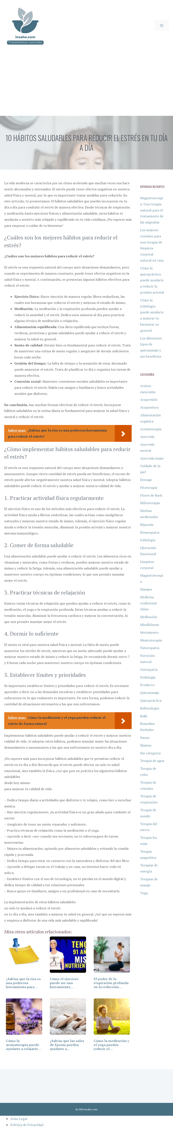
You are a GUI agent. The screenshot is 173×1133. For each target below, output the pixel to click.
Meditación (148, 617)
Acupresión (148, 399)
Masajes (146, 589)
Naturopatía (149, 647)
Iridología (147, 540)
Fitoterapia (148, 487)
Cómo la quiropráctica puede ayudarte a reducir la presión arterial (152, 280)
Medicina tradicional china (148, 603)
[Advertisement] (86, 84)
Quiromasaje (149, 692)
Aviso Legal (18, 1118)
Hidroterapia (150, 503)
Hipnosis (146, 524)
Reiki (143, 716)
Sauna (144, 737)
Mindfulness (149, 624)
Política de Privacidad (26, 1124)
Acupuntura (149, 407)
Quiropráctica (150, 700)
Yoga (144, 893)
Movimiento (149, 632)
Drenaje (146, 479)
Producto (147, 685)
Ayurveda (147, 436)
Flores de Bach (151, 495)
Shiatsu (145, 745)
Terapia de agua (152, 760)
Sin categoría (150, 753)
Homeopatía (149, 532)
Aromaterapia (150, 429)
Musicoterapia (151, 640)
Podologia (147, 677)
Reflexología (149, 708)
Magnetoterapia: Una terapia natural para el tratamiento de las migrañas (151, 210)
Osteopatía (148, 669)
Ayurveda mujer (152, 458)
